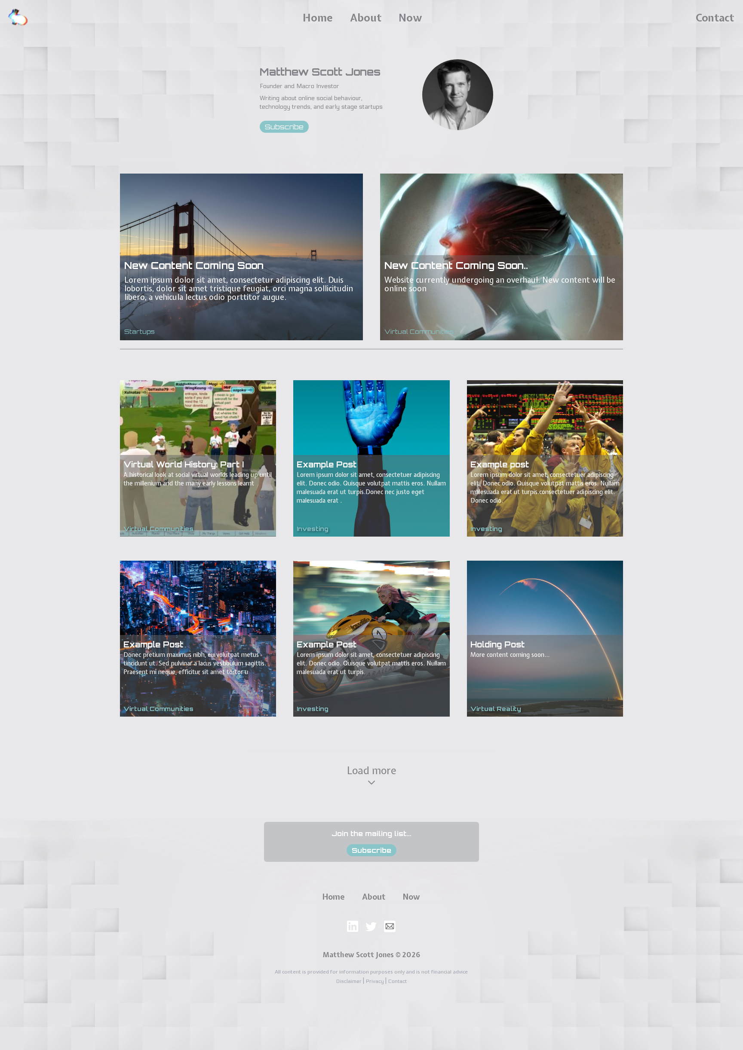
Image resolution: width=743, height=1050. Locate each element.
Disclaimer (349, 981)
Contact (715, 17)
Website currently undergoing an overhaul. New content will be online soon (499, 284)
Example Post (326, 464)
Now (410, 17)
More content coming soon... (510, 655)
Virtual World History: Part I (183, 464)
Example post (499, 464)
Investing (313, 528)
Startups (139, 331)
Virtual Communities (419, 331)
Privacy (375, 981)
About (365, 17)
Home (318, 17)
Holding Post (497, 644)
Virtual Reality (495, 708)
